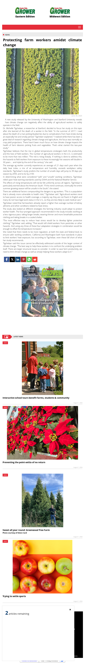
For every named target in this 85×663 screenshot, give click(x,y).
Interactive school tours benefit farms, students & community (36, 397)
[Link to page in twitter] (12, 259)
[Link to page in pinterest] (23, 259)
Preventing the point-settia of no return (24, 462)
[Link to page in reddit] (34, 259)
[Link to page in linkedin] (18, 259)
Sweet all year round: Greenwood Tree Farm (26, 530)
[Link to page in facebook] (6, 259)
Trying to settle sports (14, 596)
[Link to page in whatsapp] (29, 259)
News (7, 35)
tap (79, 27)
